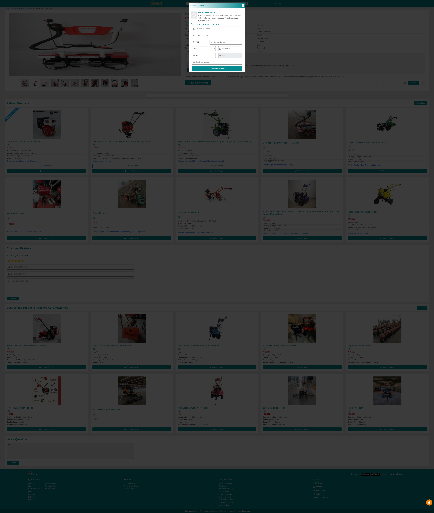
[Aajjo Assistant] (429, 502)
